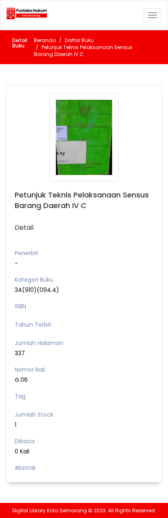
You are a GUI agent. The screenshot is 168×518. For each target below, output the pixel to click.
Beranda (45, 40)
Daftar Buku (79, 40)
